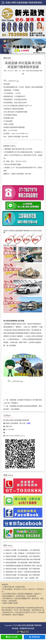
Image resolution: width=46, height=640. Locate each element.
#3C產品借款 (8, 121)
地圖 (28, 423)
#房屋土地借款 (8, 124)
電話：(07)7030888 (10, 130)
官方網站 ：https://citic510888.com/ (15, 133)
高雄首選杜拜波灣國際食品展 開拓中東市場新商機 (22, 559)
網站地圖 (31, 628)
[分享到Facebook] (23, 524)
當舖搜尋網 (23, 628)
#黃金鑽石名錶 (8, 118)
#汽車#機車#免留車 (10, 115)
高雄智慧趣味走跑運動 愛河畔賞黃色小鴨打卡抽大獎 (23, 566)
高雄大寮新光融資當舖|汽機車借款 (17, 420)
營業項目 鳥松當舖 (9, 245)
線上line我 (12, 637)
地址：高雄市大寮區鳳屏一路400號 (15, 136)
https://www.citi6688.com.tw (15, 436)
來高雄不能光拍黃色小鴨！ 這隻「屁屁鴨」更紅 (22, 578)
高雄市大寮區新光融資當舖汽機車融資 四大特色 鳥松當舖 (22, 231)
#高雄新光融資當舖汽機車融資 (14, 127)
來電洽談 (36, 637)
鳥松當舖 (6, 84)
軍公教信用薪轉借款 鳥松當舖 (13, 321)
